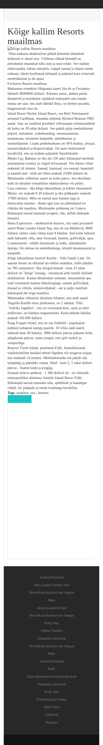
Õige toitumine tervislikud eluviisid (51, 676)
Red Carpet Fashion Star (52, 585)
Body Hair (51, 623)
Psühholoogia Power (51, 699)
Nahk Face (52, 707)
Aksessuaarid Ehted (51, 608)
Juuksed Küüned (52, 577)
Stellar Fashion (51, 631)
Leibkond (51, 715)
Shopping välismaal (52, 638)
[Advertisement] (52, 484)
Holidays (51, 722)
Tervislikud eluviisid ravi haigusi (51, 592)
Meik (51, 600)
